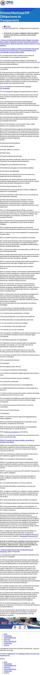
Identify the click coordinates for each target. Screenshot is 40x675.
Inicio (5, 634)
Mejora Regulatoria (10, 641)
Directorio (7, 639)
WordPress (11, 653)
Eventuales (6, 88)
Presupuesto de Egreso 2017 (28, 536)
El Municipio (8, 636)
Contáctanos (8, 643)
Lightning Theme (24, 653)
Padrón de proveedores (11, 432)
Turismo (6, 645)
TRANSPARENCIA (10, 637)
